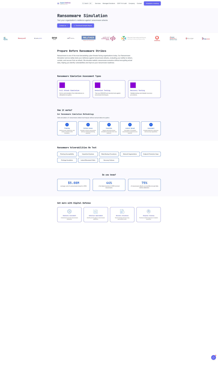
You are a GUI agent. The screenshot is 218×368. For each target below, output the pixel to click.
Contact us (62, 25)
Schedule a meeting (152, 3)
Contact (139, 3)
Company (132, 3)
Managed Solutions (109, 3)
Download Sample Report (84, 25)
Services (98, 3)
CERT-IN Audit (122, 3)
